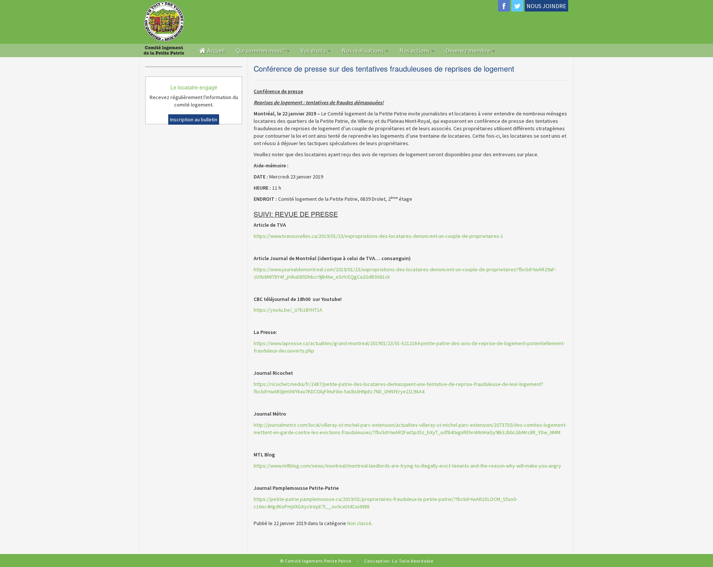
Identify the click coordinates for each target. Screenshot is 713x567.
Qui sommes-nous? (261, 50)
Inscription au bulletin (193, 119)
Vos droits (314, 50)
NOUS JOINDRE (546, 6)
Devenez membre (468, 50)
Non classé (359, 523)
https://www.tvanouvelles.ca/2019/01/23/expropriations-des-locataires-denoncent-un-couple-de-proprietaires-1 (378, 236)
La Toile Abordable (412, 561)
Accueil (215, 50)
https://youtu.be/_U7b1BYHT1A (288, 310)
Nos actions (415, 50)
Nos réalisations (363, 50)
